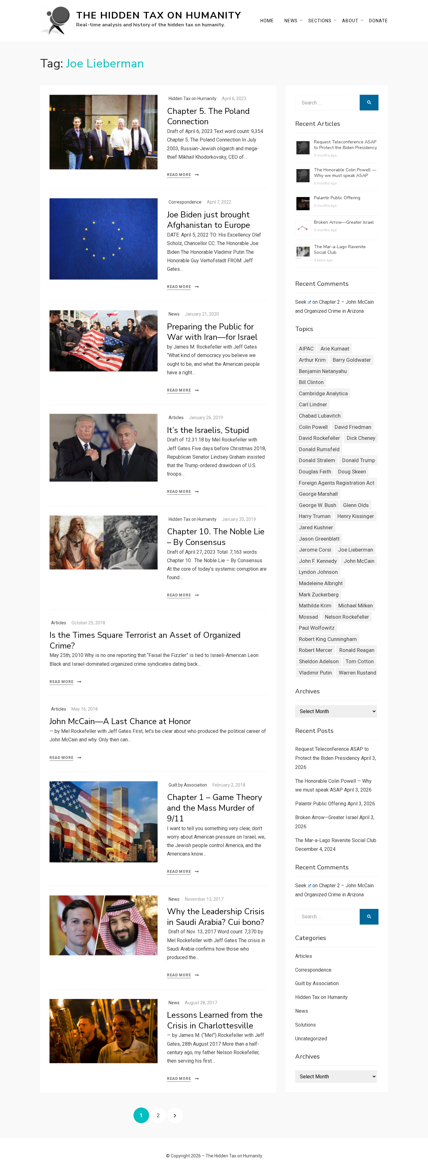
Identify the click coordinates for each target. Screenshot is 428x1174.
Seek (300, 302)
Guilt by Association (188, 784)
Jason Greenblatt (319, 539)
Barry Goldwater (352, 360)
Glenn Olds (356, 505)
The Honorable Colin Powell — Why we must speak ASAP (345, 173)
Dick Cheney (361, 438)
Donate (378, 20)
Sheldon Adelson (319, 661)
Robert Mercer (315, 650)
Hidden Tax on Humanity (193, 98)
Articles (176, 417)
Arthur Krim (312, 360)
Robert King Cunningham (328, 639)
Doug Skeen (352, 471)
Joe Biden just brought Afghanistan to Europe (208, 220)
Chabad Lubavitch (320, 416)
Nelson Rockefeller (347, 617)
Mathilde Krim (315, 605)
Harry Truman (315, 516)
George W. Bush (317, 505)
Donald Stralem (317, 460)
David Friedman (353, 427)
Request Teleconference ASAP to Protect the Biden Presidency (345, 145)
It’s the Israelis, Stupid (208, 430)
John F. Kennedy (318, 561)
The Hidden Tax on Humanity (158, 15)
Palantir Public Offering (337, 198)
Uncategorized (311, 1039)
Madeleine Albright (321, 583)
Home (267, 20)
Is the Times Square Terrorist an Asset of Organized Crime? (145, 640)
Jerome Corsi (315, 550)
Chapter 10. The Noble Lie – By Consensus (215, 537)
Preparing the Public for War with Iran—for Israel (212, 332)
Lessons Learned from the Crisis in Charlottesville (215, 1020)
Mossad (308, 617)
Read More (179, 175)
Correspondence (185, 202)
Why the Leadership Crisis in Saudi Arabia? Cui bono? (215, 917)
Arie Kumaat (335, 348)
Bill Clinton (311, 382)
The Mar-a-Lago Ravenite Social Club (340, 249)
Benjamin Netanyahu (323, 371)
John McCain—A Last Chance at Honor (120, 721)
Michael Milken (355, 605)
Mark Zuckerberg (319, 594)
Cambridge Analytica (323, 393)
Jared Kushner (316, 527)
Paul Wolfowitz (317, 628)
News (291, 20)
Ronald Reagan (356, 650)
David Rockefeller (319, 438)
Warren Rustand (357, 673)
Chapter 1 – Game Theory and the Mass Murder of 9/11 (214, 808)
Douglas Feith (315, 471)
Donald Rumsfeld (319, 449)
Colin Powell (313, 427)
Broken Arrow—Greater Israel (344, 222)
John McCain (359, 561)
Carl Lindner (313, 404)
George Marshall (318, 494)
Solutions (305, 1025)
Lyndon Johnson (318, 572)
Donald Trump (358, 460)
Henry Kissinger (355, 516)
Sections (319, 20)
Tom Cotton (360, 661)
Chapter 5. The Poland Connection (208, 116)
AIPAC (306, 348)
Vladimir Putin (315, 673)
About (350, 20)
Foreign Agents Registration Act (336, 483)
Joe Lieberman (355, 550)
